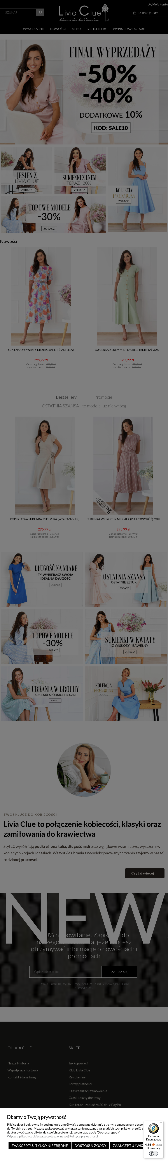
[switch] (153, 1153)
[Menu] (161, 1123)
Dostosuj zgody (90, 1145)
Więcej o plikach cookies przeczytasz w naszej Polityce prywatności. (52, 1136)
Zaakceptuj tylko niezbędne (40, 1145)
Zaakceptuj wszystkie (134, 1145)
